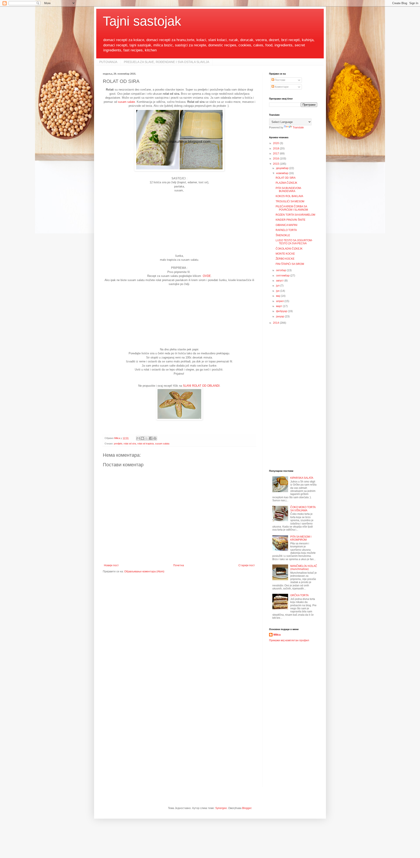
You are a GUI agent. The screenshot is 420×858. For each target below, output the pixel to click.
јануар (280, 316)
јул (278, 285)
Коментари (281, 86)
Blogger (246, 808)
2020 (276, 143)
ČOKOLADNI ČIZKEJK (289, 248)
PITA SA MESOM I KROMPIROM (300, 538)
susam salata (162, 443)
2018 (276, 148)
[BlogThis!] (142, 438)
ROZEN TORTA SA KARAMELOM (295, 214)
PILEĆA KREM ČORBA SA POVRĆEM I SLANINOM (292, 208)
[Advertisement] (179, 223)
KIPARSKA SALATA (301, 477)
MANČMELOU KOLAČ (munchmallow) (303, 567)
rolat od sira (130, 443)
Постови (279, 80)
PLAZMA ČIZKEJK (286, 182)
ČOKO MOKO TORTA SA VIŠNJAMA (302, 509)
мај (278, 295)
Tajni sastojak (142, 21)
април (280, 301)
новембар (282, 173)
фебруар (282, 311)
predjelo (118, 443)
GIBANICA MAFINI (286, 225)
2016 (276, 158)
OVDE (207, 276)
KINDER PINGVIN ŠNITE (290, 219)
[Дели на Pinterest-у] (155, 438)
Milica (277, 634)
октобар (281, 270)
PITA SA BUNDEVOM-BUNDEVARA (289, 190)
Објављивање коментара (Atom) (144, 571)
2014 (276, 322)
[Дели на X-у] (146, 438)
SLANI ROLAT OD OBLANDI (201, 385)
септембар (283, 275)
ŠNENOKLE (283, 235)
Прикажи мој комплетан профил (289, 640)
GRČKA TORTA (299, 595)
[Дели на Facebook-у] (151, 438)
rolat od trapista (145, 443)
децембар (282, 168)
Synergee (221, 808)
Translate (298, 127)
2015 (276, 163)
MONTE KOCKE (285, 253)
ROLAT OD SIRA (286, 177)
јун (278, 290)
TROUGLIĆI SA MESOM (290, 201)
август (280, 280)
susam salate (126, 101)
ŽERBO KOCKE (285, 258)
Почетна (178, 565)
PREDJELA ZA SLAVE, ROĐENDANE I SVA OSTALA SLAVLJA (166, 62)
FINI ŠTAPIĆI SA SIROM (290, 264)
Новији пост (111, 565)
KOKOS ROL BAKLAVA (289, 196)
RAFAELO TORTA (286, 230)
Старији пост (246, 565)
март (279, 306)
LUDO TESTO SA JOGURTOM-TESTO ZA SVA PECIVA (294, 242)
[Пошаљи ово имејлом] (138, 438)
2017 (276, 153)
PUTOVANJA (108, 62)
